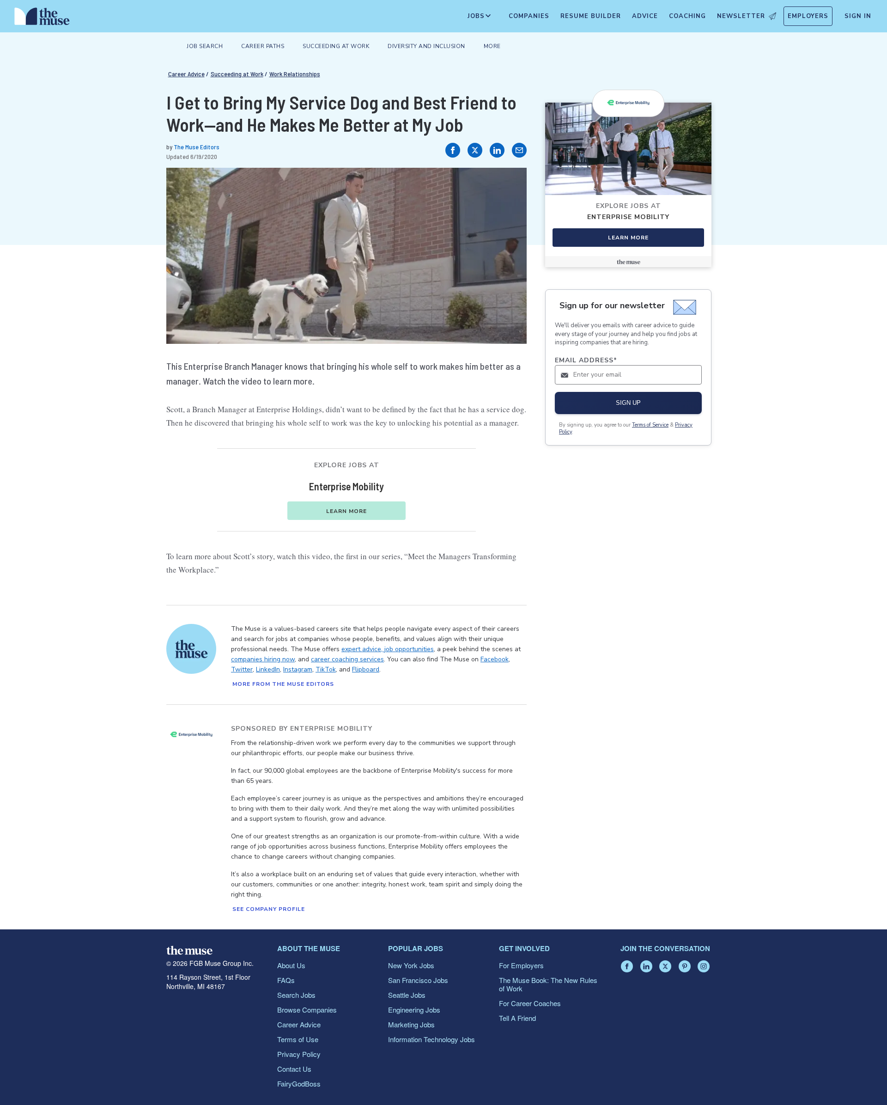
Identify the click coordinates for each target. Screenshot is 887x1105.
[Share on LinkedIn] (497, 150)
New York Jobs (411, 965)
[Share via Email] (519, 150)
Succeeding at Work (237, 74)
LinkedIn (268, 669)
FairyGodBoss (299, 1083)
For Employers (521, 965)
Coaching (687, 16)
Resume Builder (590, 16)
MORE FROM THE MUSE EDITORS (283, 684)
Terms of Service (650, 424)
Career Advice (186, 74)
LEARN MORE (346, 511)
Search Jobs (296, 995)
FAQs (286, 980)
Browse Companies (307, 1009)
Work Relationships (294, 74)
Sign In (857, 16)
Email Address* (586, 360)
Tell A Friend (517, 1018)
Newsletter (741, 16)
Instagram (297, 669)
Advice (645, 16)
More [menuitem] (492, 46)
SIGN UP (628, 402)
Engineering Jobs (414, 1009)
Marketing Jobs (411, 1024)
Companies (529, 16)
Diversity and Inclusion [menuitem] (426, 46)
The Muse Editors (196, 147)
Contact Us (294, 1069)
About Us (291, 965)
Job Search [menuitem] (205, 46)
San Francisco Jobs (418, 980)
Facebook (494, 659)
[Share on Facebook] (452, 150)
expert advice (361, 649)
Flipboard (365, 669)
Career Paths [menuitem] (262, 46)
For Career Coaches (530, 1003)
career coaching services (347, 659)
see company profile (268, 909)
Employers (808, 16)
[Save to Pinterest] (510, 184)
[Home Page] (42, 18)
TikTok (326, 669)
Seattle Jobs (406, 995)
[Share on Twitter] (475, 150)
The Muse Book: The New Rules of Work (548, 984)
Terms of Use (297, 1039)
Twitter (242, 669)
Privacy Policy (299, 1054)
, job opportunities (407, 649)
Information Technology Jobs (431, 1039)
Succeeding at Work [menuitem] (336, 46)
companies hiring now (263, 659)
